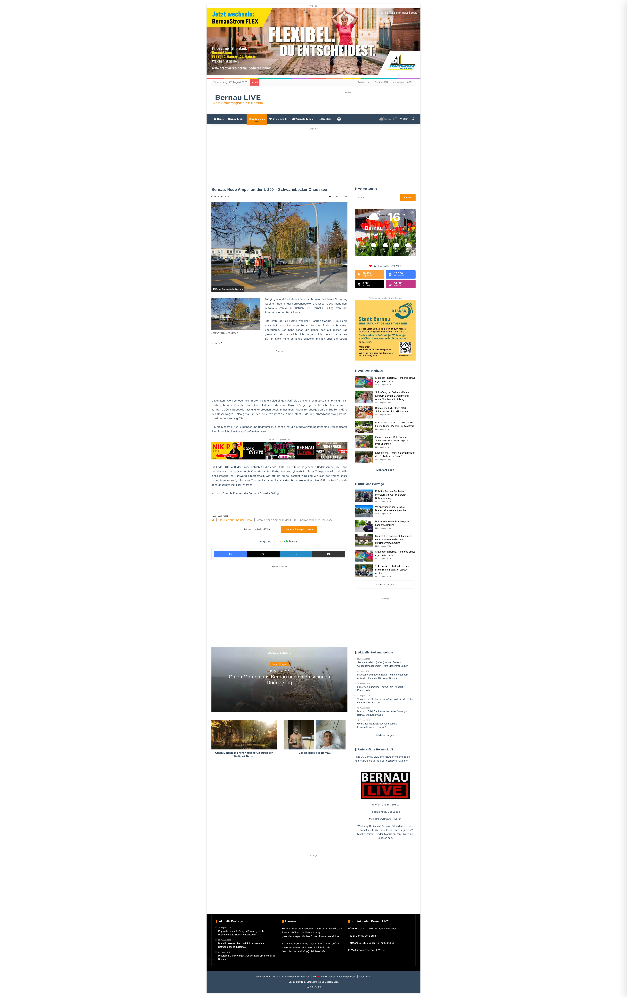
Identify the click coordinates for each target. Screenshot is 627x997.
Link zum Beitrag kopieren (299, 529)
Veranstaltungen (304, 119)
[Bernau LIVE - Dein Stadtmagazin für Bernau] (237, 99)
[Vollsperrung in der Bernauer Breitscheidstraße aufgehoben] (364, 511)
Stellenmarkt (280, 119)
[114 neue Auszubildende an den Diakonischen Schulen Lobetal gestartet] (364, 570)
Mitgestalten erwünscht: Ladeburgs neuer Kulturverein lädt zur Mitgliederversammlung (393, 539)
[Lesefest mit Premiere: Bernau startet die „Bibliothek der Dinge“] (364, 457)
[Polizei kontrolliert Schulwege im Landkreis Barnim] (364, 526)
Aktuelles (257, 119)
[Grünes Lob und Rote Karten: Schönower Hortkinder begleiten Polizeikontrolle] (364, 441)
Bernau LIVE (235, 119)
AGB (409, 82)
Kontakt (326, 119)
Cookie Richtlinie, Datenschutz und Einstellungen (314, 982)
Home (220, 119)
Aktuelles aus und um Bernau (235, 520)
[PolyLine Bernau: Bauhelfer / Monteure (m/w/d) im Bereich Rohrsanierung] (364, 496)
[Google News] (287, 541)
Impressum (398, 82)
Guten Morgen (279, 664)
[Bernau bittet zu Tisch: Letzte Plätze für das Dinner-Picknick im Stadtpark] (364, 427)
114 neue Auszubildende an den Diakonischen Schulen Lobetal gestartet (392, 569)
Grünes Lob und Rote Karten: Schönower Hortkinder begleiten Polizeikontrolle (392, 440)
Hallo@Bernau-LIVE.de (388, 818)
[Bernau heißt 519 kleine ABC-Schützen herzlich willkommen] (364, 412)
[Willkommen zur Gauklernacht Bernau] (313, 156)
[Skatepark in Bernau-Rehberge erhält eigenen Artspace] (364, 382)
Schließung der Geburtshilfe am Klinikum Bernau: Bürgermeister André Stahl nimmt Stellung (392, 396)
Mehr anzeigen (385, 469)
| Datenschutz (363, 976)
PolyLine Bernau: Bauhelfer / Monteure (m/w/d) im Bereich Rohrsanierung (390, 494)
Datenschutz (365, 82)
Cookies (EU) (382, 82)
